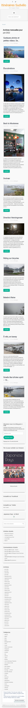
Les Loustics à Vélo (9, 662)
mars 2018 (7, 588)
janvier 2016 (7, 611)
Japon (6, 657)
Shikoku (6, 687)
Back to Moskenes (11, 123)
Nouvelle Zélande (8, 671)
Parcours (6, 677)
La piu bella (7, 538)
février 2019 (7, 581)
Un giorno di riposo (15, 551)
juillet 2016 (7, 606)
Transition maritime (9, 535)
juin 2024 (6, 571)
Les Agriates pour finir (9, 537)
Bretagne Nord (8, 641)
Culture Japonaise (8, 647)
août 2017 (7, 594)
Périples (6, 678)
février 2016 (7, 609)
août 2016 (7, 604)
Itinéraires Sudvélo (13, 5)
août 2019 (7, 579)
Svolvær (6, 178)
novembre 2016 (8, 599)
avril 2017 (7, 595)
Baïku (6, 640)
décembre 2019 (8, 576)
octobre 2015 (7, 615)
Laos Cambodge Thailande (10, 661)
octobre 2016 (7, 601)
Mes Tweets (6, 507)
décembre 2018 (8, 585)
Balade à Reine (9, 297)
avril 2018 (7, 586)
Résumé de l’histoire (9, 533)
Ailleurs (6, 634)
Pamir (6, 675)
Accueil (3, 24)
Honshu (6, 652)
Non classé (7, 668)
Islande (6, 655)
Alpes (6, 636)
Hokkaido (7, 650)
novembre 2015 (8, 613)
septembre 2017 (8, 592)
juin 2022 (6, 574)
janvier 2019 (7, 583)
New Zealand (7, 666)
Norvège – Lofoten (9, 669)
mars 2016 (7, 608)
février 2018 (7, 590)
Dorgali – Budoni (14, 549)
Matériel (6, 664)
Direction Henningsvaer (13, 218)
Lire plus (7, 61)
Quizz (6, 684)
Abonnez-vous (8, 437)
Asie (5, 638)
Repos (6, 540)
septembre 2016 (8, 602)
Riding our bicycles (11, 258)
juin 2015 (6, 622)
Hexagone (7, 648)
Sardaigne (7, 685)
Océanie (6, 673)
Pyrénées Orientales (9, 682)
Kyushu (6, 659)
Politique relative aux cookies (14, 697)
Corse (6, 645)
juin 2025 (6, 569)
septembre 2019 (8, 578)
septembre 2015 (8, 616)
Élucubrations (9, 68)
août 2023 (7, 572)
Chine (6, 643)
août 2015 (7, 618)
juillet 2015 (7, 620)
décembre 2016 (8, 597)
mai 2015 (6, 623)
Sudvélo (6, 689)
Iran (5, 654)
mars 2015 (7, 625)
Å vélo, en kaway (10, 337)
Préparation (7, 680)
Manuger (16, 43)
